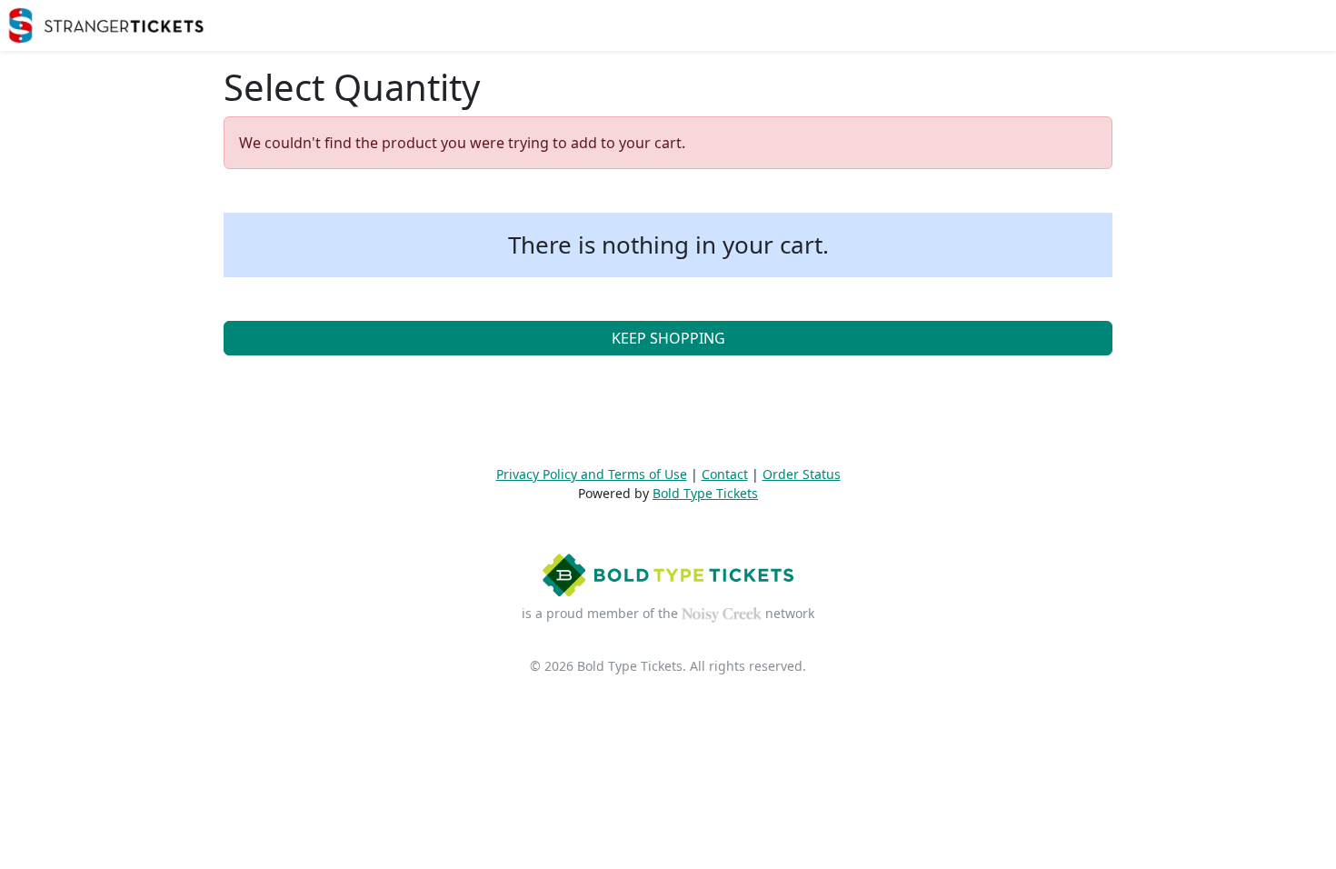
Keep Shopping (668, 338)
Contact (725, 474)
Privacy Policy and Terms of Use (591, 474)
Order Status (802, 474)
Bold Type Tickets (705, 493)
